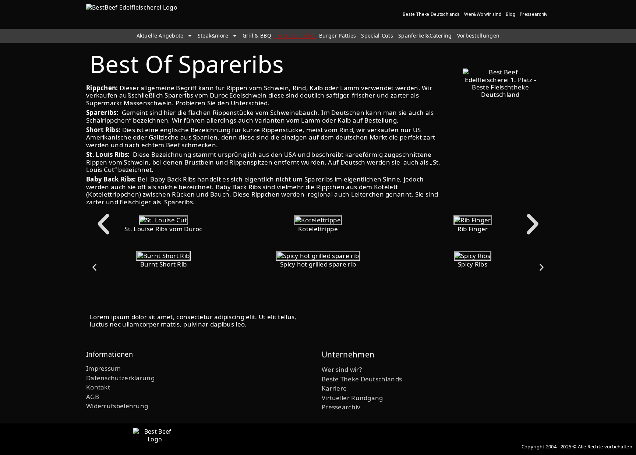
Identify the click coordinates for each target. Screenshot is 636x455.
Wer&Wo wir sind (482, 14)
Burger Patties (337, 35)
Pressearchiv (534, 14)
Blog (510, 14)
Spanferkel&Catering (425, 35)
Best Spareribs (295, 35)
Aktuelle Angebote (160, 35)
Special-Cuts (377, 35)
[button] (103, 224)
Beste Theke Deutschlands (431, 14)
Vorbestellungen (478, 35)
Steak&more (213, 35)
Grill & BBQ (257, 35)
